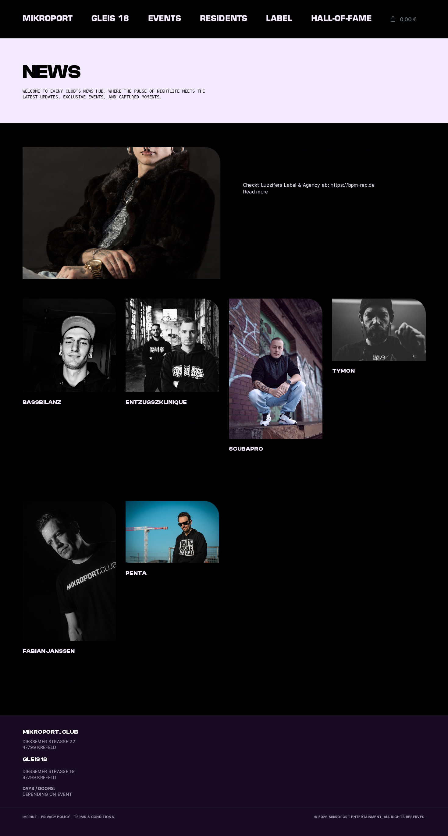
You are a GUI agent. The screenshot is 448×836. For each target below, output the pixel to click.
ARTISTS (167, 423)
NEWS (262, 478)
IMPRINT (30, 817)
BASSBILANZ (42, 402)
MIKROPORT (365, 149)
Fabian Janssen (49, 651)
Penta (136, 573)
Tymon (343, 371)
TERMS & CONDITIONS (94, 817)
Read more (255, 192)
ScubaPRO (246, 449)
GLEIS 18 (286, 149)
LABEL (342, 149)
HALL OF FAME (316, 149)
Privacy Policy (55, 817)
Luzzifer (289, 162)
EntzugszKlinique (156, 402)
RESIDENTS (393, 149)
